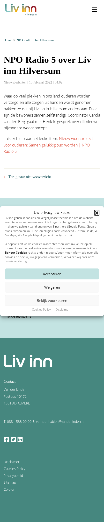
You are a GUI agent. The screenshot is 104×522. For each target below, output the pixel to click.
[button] (96, 212)
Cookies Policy (41, 310)
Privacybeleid (13, 475)
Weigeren (52, 287)
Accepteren (52, 273)
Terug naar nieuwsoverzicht (29, 177)
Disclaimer (63, 310)
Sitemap (10, 482)
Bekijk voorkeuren (52, 300)
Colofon (9, 489)
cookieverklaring (16, 261)
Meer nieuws (17, 317)
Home (7, 40)
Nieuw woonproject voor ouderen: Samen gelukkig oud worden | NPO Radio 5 (48, 145)
